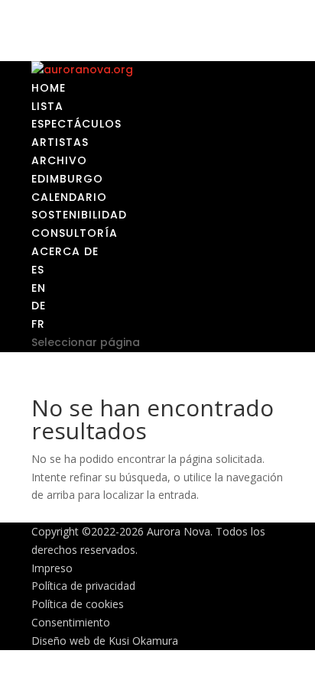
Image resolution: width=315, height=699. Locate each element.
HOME (48, 87)
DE (38, 305)
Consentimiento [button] (70, 622)
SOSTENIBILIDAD (79, 214)
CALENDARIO (69, 197)
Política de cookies (77, 604)
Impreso (52, 568)
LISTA (47, 106)
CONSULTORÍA (74, 233)
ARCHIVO (59, 160)
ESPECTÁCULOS (76, 123)
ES (37, 269)
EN (38, 288)
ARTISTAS (60, 142)
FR (38, 324)
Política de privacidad (83, 585)
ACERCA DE (65, 251)
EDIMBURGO (67, 178)
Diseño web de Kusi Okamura (104, 640)
